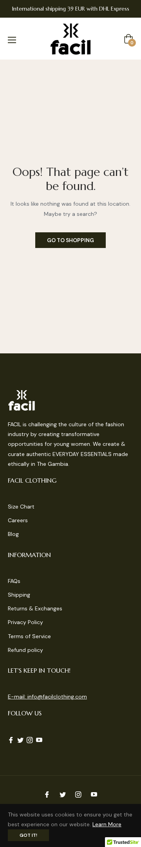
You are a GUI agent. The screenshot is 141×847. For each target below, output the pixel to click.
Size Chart (21, 506)
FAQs (14, 581)
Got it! (28, 835)
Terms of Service (29, 636)
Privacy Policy (25, 622)
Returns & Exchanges (35, 608)
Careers (18, 520)
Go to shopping (70, 240)
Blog (13, 534)
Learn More (106, 824)
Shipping (19, 594)
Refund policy (25, 649)
